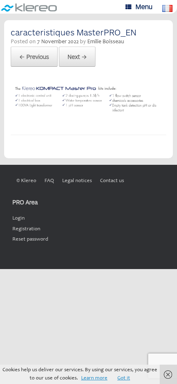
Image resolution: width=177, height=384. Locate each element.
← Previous (34, 56)
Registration (26, 229)
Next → (77, 56)
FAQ (49, 181)
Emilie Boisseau (105, 42)
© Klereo (26, 181)
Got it (123, 378)
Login (18, 218)
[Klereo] (29, 7)
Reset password (30, 239)
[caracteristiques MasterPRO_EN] (88, 113)
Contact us (112, 181)
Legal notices (77, 181)
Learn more (94, 378)
